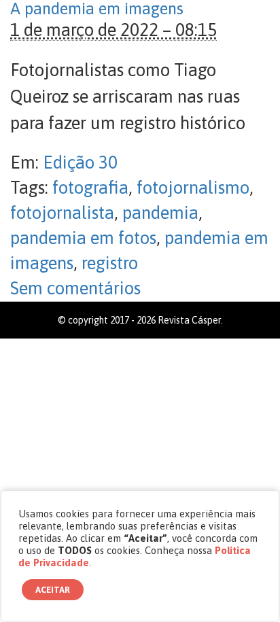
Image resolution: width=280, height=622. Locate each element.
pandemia (160, 213)
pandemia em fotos (83, 238)
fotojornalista (62, 213)
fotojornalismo (193, 187)
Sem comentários (75, 288)
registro (110, 263)
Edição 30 (80, 162)
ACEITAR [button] (52, 590)
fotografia (90, 187)
